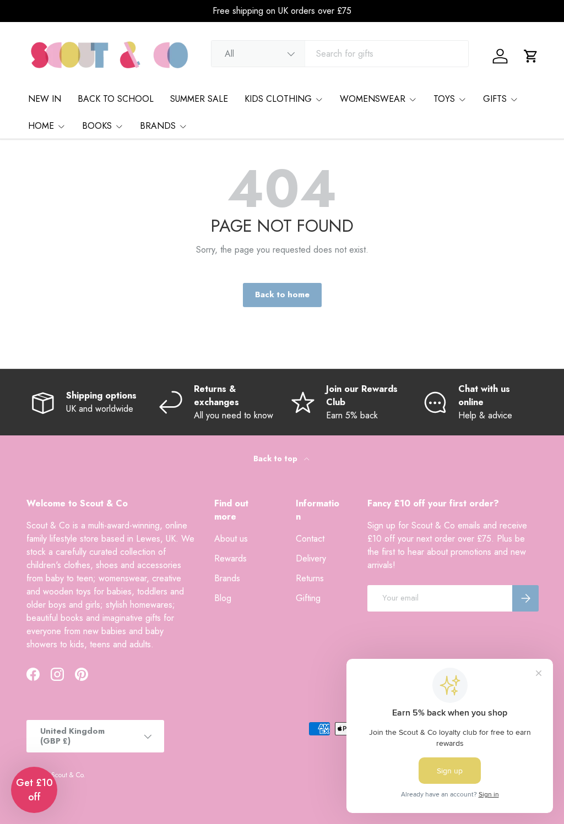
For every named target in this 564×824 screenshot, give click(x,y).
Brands (227, 578)
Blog (222, 598)
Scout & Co (67, 775)
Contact (310, 538)
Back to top (276, 458)
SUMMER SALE (199, 98)
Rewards (230, 558)
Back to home (282, 294)
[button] (531, 56)
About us (231, 538)
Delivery (311, 558)
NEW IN (44, 98)
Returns (310, 578)
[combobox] (340, 54)
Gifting (308, 598)
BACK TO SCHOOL (116, 98)
